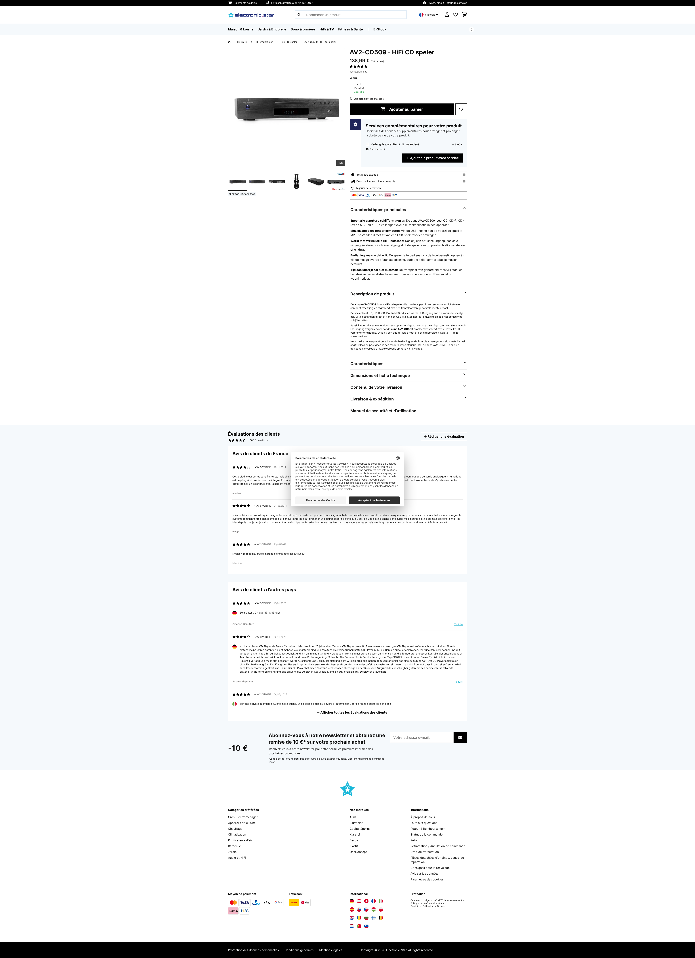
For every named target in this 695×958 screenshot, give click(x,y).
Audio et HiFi (237, 857)
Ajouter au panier (405, 109)
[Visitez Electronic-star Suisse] (366, 901)
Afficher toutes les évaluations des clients (353, 712)
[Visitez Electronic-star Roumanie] (359, 918)
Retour (415, 840)
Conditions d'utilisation (421, 906)
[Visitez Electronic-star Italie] (381, 901)
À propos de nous (422, 817)
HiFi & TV (242, 41)
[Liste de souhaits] (455, 14)
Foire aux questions (423, 823)
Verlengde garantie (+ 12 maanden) (395, 144)
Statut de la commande (426, 834)
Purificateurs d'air (240, 840)
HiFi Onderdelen (264, 41)
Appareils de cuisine (242, 823)
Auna (353, 817)
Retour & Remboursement (427, 828)
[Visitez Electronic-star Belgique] (381, 918)
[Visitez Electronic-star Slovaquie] (359, 909)
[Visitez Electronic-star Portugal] (359, 926)
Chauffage (235, 828)
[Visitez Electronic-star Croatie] (352, 918)
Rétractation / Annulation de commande (437, 846)
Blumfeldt (356, 823)
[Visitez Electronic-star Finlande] (373, 918)
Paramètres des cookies (426, 879)
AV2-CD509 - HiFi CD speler (320, 41)
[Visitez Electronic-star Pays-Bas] (352, 926)
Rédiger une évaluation (445, 436)
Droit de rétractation (424, 852)
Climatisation (237, 834)
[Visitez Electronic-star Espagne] (352, 909)
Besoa (354, 840)
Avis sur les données (424, 873)
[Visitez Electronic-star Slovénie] (366, 926)
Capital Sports (360, 828)
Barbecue (234, 846)
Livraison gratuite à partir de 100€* (292, 2)
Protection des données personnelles (253, 950)
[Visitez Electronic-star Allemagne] (352, 901)
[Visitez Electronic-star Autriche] (359, 901)
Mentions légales (330, 950)
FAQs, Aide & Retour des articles (448, 2)
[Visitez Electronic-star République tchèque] (366, 909)
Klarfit (354, 846)
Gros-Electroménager (243, 817)
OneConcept (358, 852)
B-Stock (379, 29)
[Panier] (464, 14)
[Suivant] (471, 29)
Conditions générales (299, 950)
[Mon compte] (447, 14)
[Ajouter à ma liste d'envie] (461, 109)
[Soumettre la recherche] (299, 15)
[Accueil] (232, 41)
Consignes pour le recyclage (430, 868)
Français (430, 14)
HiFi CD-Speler (289, 41)
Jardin (232, 852)
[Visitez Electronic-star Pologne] (381, 909)
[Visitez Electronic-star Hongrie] (373, 909)
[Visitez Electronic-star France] (373, 901)
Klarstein (355, 834)
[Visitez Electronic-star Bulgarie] (366, 918)
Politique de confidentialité (423, 903)
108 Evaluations (358, 71)
